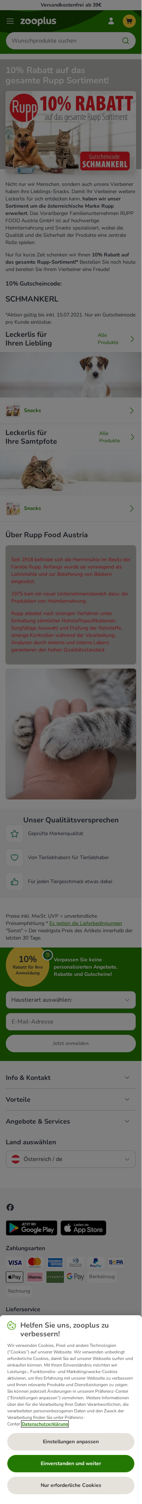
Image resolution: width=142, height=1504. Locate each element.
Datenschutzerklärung (45, 1424)
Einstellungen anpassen (71, 1441)
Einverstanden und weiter (71, 1463)
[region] (71, 1407)
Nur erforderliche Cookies (71, 1485)
